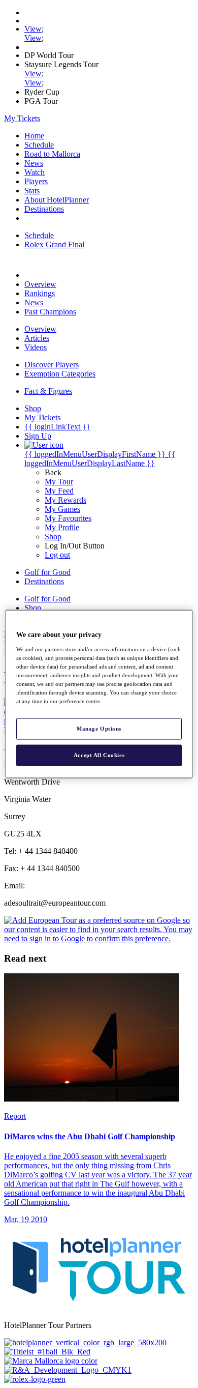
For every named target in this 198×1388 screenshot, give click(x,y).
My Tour (59, 481)
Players (36, 181)
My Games (62, 509)
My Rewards (65, 500)
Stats (32, 190)
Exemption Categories (59, 373)
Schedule (39, 144)
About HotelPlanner (56, 199)
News (33, 163)
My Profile (62, 527)
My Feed (59, 490)
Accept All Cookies (99, 755)
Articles (36, 338)
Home (34, 135)
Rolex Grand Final (54, 244)
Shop (53, 536)
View (33, 28)
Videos (35, 347)
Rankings (39, 293)
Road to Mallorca (52, 154)
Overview (40, 284)
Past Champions (50, 311)
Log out (57, 555)
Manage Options (99, 729)
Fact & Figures (48, 391)
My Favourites (68, 518)
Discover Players (51, 364)
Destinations (44, 209)
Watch (34, 172)
